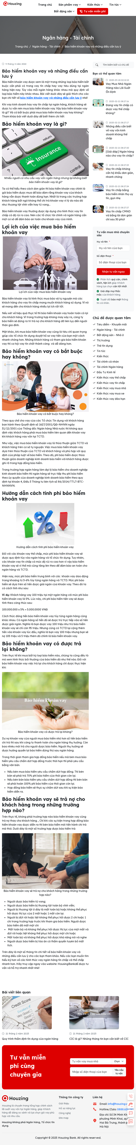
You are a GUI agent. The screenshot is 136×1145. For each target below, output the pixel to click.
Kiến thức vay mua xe (110, 393)
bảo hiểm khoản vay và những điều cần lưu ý (51, 97)
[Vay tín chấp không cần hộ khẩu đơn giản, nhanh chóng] (98, 166)
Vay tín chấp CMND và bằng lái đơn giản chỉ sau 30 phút (119, 215)
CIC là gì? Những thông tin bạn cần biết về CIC (31, 1038)
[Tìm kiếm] (97, 65)
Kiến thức (93, 4)
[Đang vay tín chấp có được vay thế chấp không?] (98, 102)
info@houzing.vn (118, 1103)
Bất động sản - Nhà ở (110, 335)
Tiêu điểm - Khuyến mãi (112, 324)
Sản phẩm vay (68, 4)
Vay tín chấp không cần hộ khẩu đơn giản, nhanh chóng (120, 172)
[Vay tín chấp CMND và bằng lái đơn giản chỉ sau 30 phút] (98, 209)
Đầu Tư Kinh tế (106, 372)
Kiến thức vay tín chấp (111, 382)
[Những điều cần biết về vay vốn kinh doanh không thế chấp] (98, 124)
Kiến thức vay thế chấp (111, 377)
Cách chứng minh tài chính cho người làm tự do (99, 1038)
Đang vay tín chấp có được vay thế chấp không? (119, 109)
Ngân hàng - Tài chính (46, 46)
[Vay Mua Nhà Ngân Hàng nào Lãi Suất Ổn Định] (98, 81)
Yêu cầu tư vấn (119, 1071)
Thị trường (103, 340)
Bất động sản (63, 11)
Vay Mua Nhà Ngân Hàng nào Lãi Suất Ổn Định (118, 87)
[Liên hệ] (131, 1096)
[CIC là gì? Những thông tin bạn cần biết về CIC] (27, 1012)
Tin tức (114, 4)
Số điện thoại (105, 255)
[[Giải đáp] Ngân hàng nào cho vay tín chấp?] (98, 149)
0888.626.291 (125, 1109)
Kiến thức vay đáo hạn (111, 398)
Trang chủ (45, 4)
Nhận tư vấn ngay (113, 271)
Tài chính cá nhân (108, 361)
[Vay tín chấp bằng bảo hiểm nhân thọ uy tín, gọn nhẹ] (98, 187)
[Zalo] (131, 1122)
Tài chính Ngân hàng (110, 367)
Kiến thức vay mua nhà (111, 388)
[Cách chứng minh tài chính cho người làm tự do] (94, 1012)
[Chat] (131, 1113)
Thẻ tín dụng (105, 345)
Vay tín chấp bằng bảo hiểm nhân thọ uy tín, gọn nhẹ (119, 194)
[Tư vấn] (131, 1105)
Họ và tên (103, 241)
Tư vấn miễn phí (94, 11)
